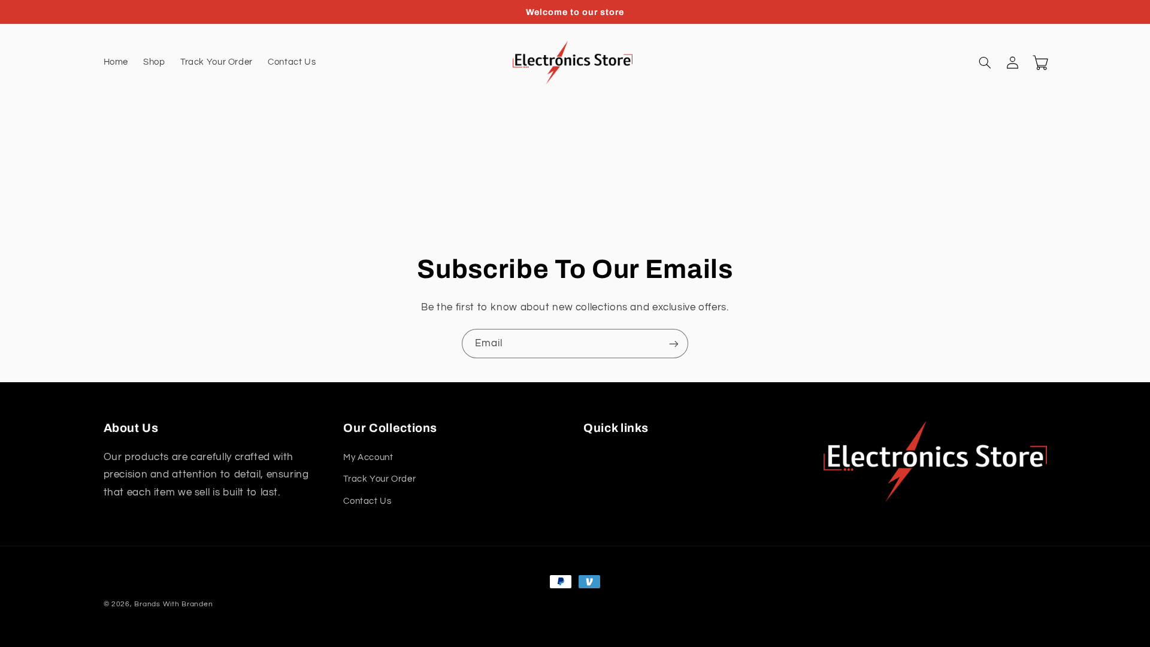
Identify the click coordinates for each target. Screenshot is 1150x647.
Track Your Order (379, 478)
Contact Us (367, 501)
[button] (985, 63)
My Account (368, 457)
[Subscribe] (674, 343)
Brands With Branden (173, 604)
